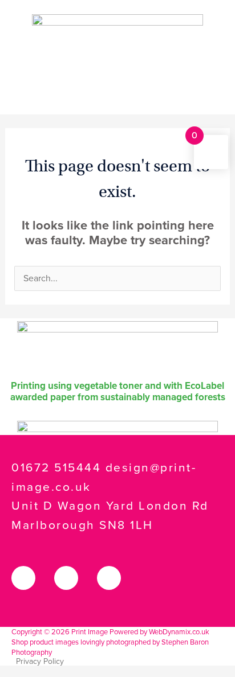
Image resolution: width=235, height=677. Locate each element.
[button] (117, 98)
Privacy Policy (40, 661)
